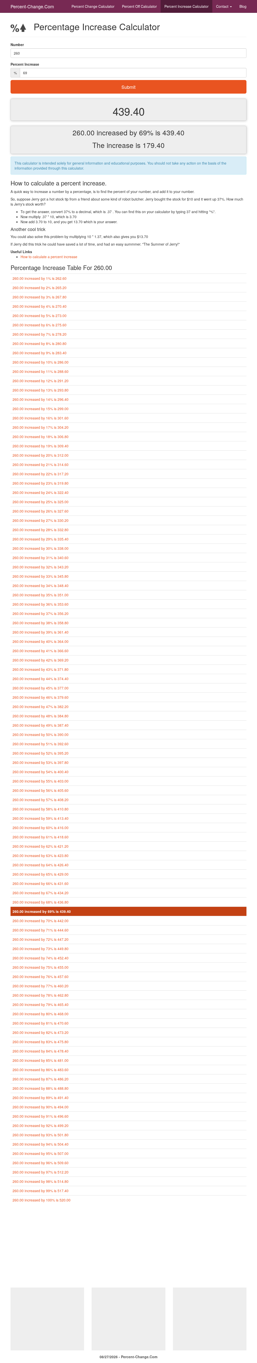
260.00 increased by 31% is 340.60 (41, 557)
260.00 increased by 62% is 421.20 (41, 846)
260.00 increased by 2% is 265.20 (40, 287)
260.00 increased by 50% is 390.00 (41, 734)
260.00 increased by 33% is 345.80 (41, 576)
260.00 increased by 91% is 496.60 (41, 1116)
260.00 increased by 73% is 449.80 (41, 948)
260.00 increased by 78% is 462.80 (41, 995)
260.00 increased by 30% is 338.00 (41, 548)
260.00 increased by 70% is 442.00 (41, 920)
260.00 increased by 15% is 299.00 (41, 408)
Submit (128, 87)
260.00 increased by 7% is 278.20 (40, 334)
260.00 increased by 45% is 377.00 (41, 687)
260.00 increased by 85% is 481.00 (41, 1060)
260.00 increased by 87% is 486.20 (41, 1078)
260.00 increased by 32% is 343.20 (41, 566)
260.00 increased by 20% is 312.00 (41, 455)
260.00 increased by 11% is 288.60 (41, 371)
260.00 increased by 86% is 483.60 (41, 1069)
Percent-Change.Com (32, 6)
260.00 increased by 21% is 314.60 (41, 464)
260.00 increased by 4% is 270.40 (40, 306)
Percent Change (93, 6)
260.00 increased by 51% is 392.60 (41, 743)
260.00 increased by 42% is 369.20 (41, 660)
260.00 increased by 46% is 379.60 (41, 697)
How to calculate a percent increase (49, 256)
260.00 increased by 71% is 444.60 (41, 929)
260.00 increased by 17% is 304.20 (41, 427)
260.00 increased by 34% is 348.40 (41, 585)
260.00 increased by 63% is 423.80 (41, 855)
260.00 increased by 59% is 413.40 (41, 818)
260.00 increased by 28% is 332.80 (41, 529)
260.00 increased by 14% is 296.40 (41, 399)
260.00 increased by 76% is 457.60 (41, 976)
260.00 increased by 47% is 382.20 (41, 706)
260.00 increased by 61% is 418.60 (41, 836)
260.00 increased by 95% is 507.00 (41, 1153)
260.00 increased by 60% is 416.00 (41, 827)
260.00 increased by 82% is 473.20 (41, 1032)
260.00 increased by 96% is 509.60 (41, 1162)
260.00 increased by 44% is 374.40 (41, 678)
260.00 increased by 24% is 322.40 (41, 492)
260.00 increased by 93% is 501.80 (41, 1134)
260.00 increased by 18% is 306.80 (41, 436)
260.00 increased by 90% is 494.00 (41, 1106)
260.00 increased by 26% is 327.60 (41, 511)
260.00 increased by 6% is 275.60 (40, 324)
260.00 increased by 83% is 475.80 (41, 1041)
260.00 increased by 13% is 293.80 (41, 390)
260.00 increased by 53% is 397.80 (41, 762)
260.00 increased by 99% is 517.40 (41, 1190)
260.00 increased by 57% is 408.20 (41, 799)
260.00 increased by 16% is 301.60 (41, 417)
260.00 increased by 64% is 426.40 (41, 864)
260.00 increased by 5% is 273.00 (40, 315)
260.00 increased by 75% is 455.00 (41, 967)
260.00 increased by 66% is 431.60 (41, 883)
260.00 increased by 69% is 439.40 (42, 911)
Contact (222, 6)
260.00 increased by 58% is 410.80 (41, 808)
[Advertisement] (128, 1247)
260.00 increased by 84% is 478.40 (41, 1051)
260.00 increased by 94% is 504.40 (41, 1144)
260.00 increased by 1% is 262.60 (40, 278)
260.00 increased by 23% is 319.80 (41, 483)
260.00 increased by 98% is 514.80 (41, 1181)
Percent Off (139, 6)
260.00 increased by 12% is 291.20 (41, 380)
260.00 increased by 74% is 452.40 (41, 957)
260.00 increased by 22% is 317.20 (41, 473)
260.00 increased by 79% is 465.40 (41, 1004)
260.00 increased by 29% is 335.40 (41, 538)
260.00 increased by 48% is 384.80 (41, 715)
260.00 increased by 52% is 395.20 (41, 753)
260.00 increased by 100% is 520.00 (42, 1199)
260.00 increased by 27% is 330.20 (41, 520)
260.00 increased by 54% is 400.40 (41, 771)
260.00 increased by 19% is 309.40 (41, 445)
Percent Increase (186, 6)
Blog (242, 6)
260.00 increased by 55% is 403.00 (41, 781)
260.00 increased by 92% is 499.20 (41, 1125)
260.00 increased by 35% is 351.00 (41, 594)
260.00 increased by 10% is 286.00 (41, 362)
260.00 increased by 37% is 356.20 (41, 613)
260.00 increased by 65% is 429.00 (41, 874)
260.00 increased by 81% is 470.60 (41, 1023)
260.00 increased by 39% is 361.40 (41, 632)
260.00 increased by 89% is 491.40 (41, 1097)
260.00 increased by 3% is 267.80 (40, 296)
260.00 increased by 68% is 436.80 (41, 902)
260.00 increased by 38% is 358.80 (41, 622)
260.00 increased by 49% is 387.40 (41, 725)
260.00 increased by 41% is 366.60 (41, 650)
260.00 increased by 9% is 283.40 (40, 352)
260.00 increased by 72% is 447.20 (41, 939)
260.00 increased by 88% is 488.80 (41, 1088)
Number (17, 44)
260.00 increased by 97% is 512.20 (41, 1172)
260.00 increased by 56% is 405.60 (41, 790)
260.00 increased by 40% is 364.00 (41, 641)
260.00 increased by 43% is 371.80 (41, 669)
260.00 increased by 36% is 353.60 (41, 604)
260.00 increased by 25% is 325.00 (41, 501)
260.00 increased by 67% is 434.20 (41, 892)
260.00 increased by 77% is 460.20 (41, 985)
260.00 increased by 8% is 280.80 (40, 343)
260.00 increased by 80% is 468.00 (41, 1013)
